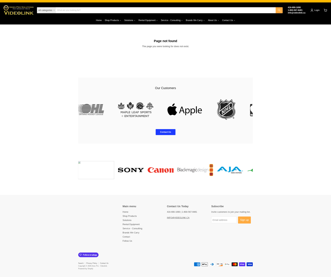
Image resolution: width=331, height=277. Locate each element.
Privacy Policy (91, 263)
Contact (126, 237)
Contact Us (104, 263)
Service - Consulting (132, 228)
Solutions (127, 220)
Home (125, 212)
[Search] (279, 10)
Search (81, 263)
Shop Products (130, 216)
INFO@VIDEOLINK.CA (178, 218)
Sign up (244, 219)
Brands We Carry (131, 232)
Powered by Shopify (85, 269)
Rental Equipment (131, 224)
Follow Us (127, 241)
